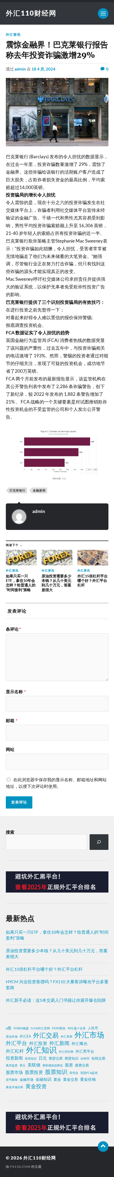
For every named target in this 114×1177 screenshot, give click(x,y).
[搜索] (99, 842)
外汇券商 (66, 1036)
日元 (43, 1058)
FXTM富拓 (58, 1028)
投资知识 (31, 1058)
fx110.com (20, 1167)
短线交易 (98, 1058)
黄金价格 (88, 1079)
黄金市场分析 (14, 1087)
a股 (8, 1028)
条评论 (13, 629)
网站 (10, 749)
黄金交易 (70, 1079)
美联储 (34, 1065)
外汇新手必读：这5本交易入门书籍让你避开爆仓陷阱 (56, 1000)
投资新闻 (14, 1058)
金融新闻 (39, 490)
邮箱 (11, 720)
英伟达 (73, 1072)
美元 (22, 1065)
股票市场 (14, 1072)
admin (20, 69)
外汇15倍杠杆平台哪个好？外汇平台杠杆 (44, 969)
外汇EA (25, 1036)
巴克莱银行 (17, 490)
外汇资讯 (13, 34)
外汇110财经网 (31, 13)
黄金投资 (36, 1086)
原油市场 (11, 1036)
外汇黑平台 (85, 1051)
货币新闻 (11, 1079)
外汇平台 (16, 1043)
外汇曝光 (79, 1043)
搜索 (10, 832)
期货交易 (56, 1058)
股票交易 (82, 1065)
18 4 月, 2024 (43, 69)
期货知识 (71, 1058)
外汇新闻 (59, 1043)
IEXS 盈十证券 (77, 1028)
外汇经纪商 (66, 1051)
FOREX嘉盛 (21, 1028)
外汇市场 (89, 1034)
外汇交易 (46, 1035)
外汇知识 (41, 1050)
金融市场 (26, 1080)
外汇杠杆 (15, 1051)
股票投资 (34, 1072)
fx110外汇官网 (40, 1028)
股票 (69, 1064)
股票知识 (56, 1072)
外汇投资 (38, 1043)
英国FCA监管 (89, 1072)
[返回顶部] (103, 1146)
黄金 (57, 1079)
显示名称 (16, 691)
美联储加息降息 (52, 1065)
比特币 (85, 1058)
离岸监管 (11, 1065)
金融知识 (43, 1079)
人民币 (93, 1028)
